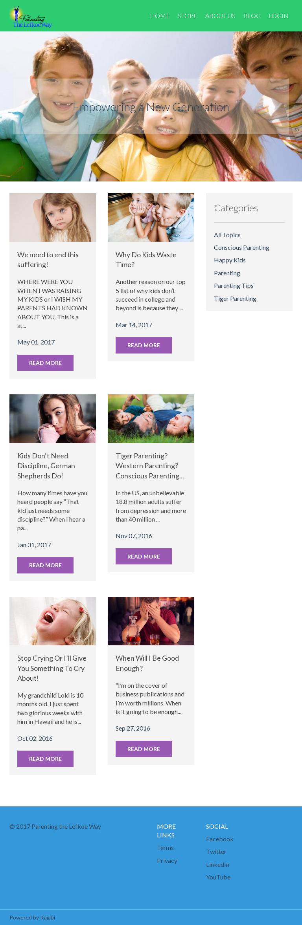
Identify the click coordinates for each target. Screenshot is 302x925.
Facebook (220, 839)
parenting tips (234, 285)
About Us (220, 15)
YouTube (218, 877)
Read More (45, 362)
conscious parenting (241, 247)
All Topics (227, 234)
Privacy (167, 860)
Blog (252, 15)
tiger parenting (235, 298)
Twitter (216, 851)
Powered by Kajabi (32, 917)
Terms (165, 847)
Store (187, 15)
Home (160, 15)
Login (279, 15)
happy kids (230, 260)
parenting (227, 273)
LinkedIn (217, 864)
